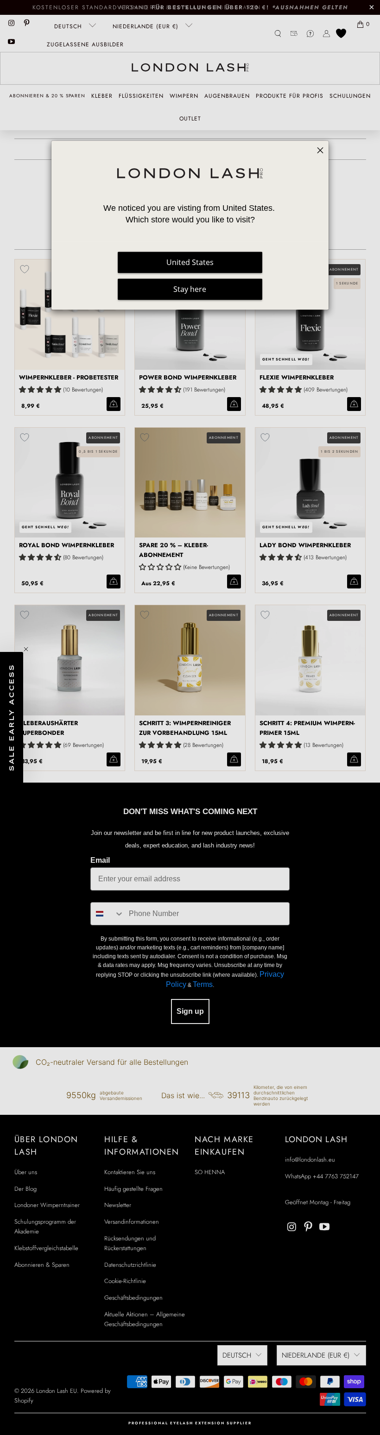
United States (190, 263)
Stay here (189, 289)
